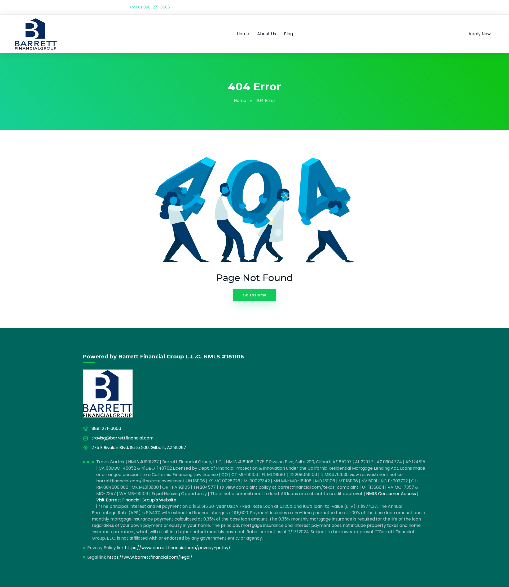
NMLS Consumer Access (391, 494)
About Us (266, 34)
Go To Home (254, 295)
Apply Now (479, 34)
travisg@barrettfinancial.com (122, 438)
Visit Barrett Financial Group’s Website (136, 500)
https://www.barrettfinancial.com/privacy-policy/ (178, 548)
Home (243, 34)
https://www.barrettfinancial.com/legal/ (149, 557)
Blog (288, 34)
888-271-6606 (156, 7)
